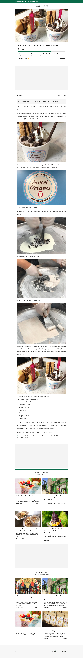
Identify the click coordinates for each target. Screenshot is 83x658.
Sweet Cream (20, 435)
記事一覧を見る (62, 95)
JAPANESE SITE (19, 651)
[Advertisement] (28, 78)
